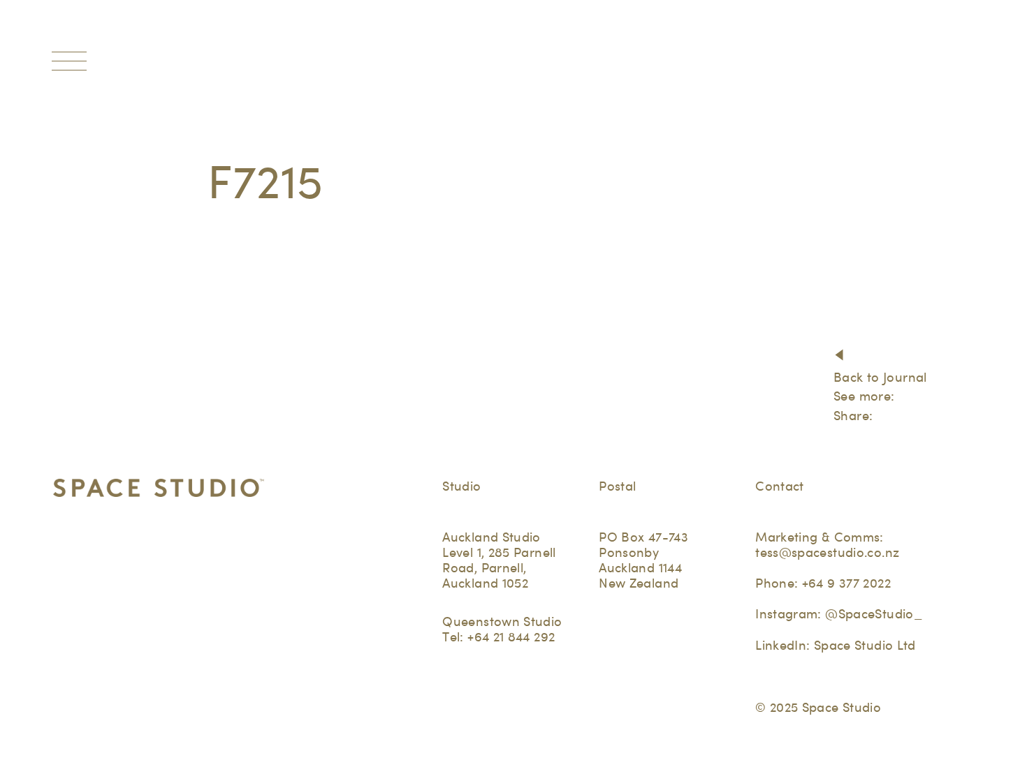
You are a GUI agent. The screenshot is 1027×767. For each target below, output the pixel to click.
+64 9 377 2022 (846, 583)
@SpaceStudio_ (873, 613)
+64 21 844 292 (511, 637)
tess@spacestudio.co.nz (827, 552)
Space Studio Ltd (865, 645)
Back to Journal (880, 377)
